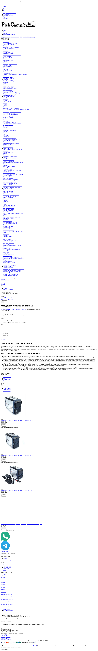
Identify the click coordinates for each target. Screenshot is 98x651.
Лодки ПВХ (4, 574)
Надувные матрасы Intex (7, 604)
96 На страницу (7, 391)
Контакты (5, 18)
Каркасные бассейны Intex (7, 597)
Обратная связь (7, 566)
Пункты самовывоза (8, 17)
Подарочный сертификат (9, 13)
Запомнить (4, 300)
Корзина (3, 283)
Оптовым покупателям (9, 34)
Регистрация (7, 295)
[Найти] (14, 278)
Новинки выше (7, 377)
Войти (2, 295)
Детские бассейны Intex (6, 594)
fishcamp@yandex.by (5, 637)
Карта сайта (6, 31)
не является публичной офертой (28, 645)
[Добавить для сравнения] (2, 419)
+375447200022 (4, 635)
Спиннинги (3, 589)
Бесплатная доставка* (6, 1)
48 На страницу (7, 389)
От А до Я (5, 378)
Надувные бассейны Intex (7, 599)
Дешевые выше (7, 379)
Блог (4, 30)
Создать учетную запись (6, 299)
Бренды (5, 33)
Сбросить (3, 339)
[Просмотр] (1, 419)
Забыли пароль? (8, 297)
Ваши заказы (6, 609)
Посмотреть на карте (6, 639)
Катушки (3, 587)
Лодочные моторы (5, 579)
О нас (4, 564)
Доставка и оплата (7, 14)
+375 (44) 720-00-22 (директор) (27, 37)
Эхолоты (3, 582)
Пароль (2, 297)
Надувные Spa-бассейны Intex (8, 601)
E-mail (2, 296)
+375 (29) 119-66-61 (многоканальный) (10, 37)
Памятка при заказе (8, 15)
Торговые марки (7, 567)
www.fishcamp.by (14, 640)
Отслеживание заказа (6, 293)
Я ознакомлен (4, 649)
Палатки (3, 584)
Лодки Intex (3, 577)
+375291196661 (4, 634)
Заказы (5, 288)
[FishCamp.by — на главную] (19, 28)
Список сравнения (8, 289)
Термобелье (3, 592)
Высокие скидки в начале (9, 380)
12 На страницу (7, 388)
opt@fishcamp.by (5, 638)
